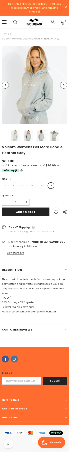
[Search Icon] (19, 22)
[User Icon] (53, 22)
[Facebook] (5, 359)
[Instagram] (14, 359)
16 (51, 185)
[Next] (63, 85)
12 (23, 185)
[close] (66, 7)
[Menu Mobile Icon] (4, 22)
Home (5, 34)
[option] (34, 85)
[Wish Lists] (56, 212)
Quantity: (8, 195)
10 (14, 185)
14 (32, 185)
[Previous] (5, 85)
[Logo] (34, 22)
